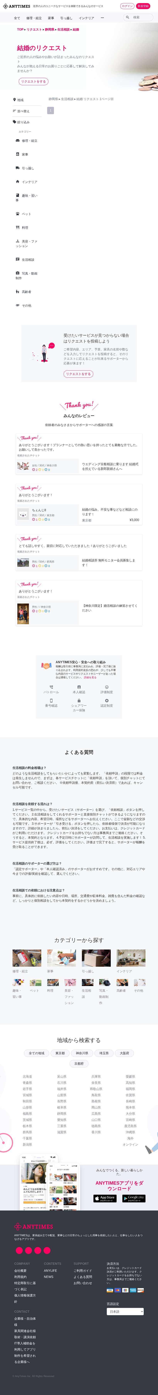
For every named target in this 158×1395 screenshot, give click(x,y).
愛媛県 (130, 1076)
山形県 (27, 1107)
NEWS (48, 1277)
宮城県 (27, 1095)
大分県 (130, 1113)
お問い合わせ (83, 1283)
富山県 (61, 1076)
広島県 (96, 1113)
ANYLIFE (50, 1270)
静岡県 (61, 1113)
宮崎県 (130, 1119)
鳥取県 (96, 1095)
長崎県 (130, 1101)
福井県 (61, 1089)
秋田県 (27, 1101)
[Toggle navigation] (152, 6)
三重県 (61, 1126)
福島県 (27, 1113)
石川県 (61, 1082)
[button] (51, 690)
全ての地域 (36, 1053)
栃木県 (27, 1126)
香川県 (96, 1132)
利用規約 (20, 1277)
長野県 (61, 1101)
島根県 (96, 1101)
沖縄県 (130, 1132)
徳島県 (96, 1126)
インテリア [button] (86, 18)
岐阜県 (61, 1107)
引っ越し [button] (66, 18)
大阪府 (124, 1053)
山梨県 (61, 1095)
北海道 (27, 1076)
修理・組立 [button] (34, 18)
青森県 (27, 1082)
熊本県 (130, 1107)
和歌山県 (96, 1089)
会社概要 (20, 1270)
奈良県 (96, 1082)
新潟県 (27, 1144)
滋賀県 (61, 1132)
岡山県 (96, 1107)
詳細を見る (90, 677)
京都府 (79, 1063)
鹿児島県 (130, 1126)
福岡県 (130, 1089)
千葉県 (27, 1138)
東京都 (60, 1053)
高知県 (130, 1082)
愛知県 (61, 1119)
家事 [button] (51, 18)
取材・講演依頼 (25, 1337)
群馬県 (27, 1132)
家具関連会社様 (25, 1331)
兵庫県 (96, 1076)
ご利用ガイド (83, 1270)
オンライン (130, 1144)
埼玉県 (104, 1053)
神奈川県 (82, 1053)
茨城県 (27, 1119)
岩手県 (27, 1089)
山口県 (96, 1119)
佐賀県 (130, 1095)
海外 (130, 1138)
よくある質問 (83, 1277)
